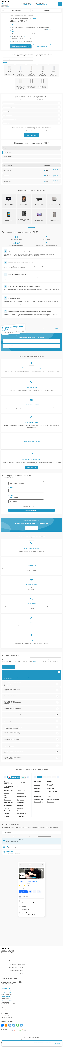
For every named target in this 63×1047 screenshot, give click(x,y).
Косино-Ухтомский (52, 791)
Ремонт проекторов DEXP (16, 974)
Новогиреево (50, 794)
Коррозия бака (7, 181)
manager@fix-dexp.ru (7, 1000)
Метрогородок (38, 794)
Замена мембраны (6, 111)
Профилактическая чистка (8, 102)
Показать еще (31, 227)
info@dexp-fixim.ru (6, 996)
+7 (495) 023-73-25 (28, 3)
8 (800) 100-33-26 (6, 992)
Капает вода (6, 175)
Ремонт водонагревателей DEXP (18, 964)
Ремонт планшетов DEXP (16, 970)
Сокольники (50, 802)
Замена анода (6, 123)
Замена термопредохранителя (9, 107)
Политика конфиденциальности (31, 1037)
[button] (5, 777)
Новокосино (37, 796)
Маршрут (24, 891)
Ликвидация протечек (7, 115)
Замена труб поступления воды (9, 119)
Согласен (57, 1043)
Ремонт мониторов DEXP (16, 967)
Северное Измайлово (53, 799)
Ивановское (50, 788)
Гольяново (37, 788)
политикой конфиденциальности (37, 348)
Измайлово (37, 791)
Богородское (37, 781)
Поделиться (2, 1025)
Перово (49, 796)
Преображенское (38, 799)
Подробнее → (55, 170)
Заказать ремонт (31, 510)
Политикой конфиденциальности (44, 836)
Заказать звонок (31, 527)
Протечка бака (7, 170)
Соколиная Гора (38, 802)
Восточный (37, 785)
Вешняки (49, 781)
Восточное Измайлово (50, 784)
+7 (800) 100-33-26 (41, 3)
